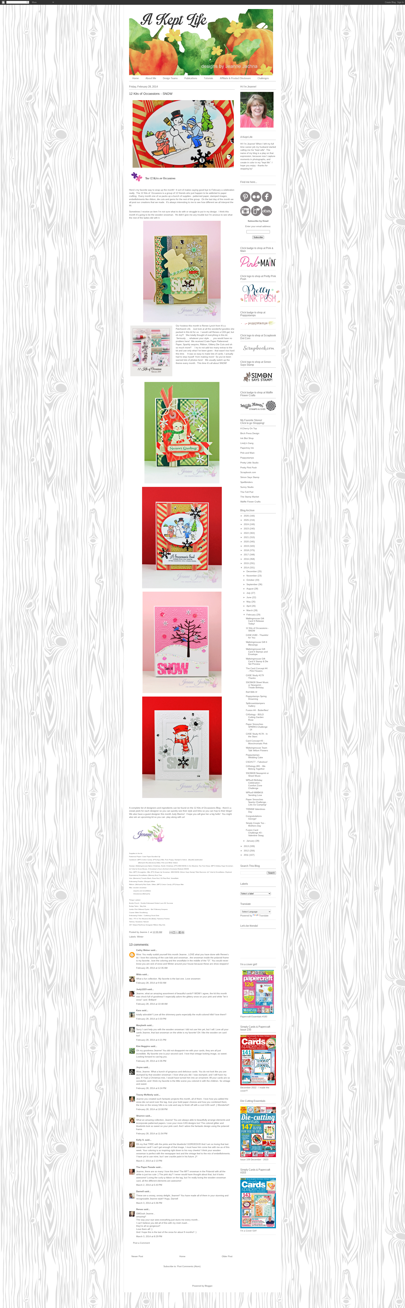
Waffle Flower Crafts (250, 501)
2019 (246, 546)
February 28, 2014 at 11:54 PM (151, 1133)
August (250, 588)
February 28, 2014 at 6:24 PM (151, 1088)
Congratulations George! (254, 817)
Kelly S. (140, 1140)
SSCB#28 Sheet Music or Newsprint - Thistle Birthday (257, 685)
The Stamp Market (249, 496)
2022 (246, 533)
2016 (246, 559)
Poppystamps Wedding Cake (254, 756)
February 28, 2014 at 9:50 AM (151, 983)
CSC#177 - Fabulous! (257, 762)
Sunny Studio (247, 487)
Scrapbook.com (248, 472)
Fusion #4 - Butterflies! (257, 710)
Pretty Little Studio (249, 462)
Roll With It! (251, 692)
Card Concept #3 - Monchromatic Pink (256, 742)
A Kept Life (156, 19)
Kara (138, 1010)
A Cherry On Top (248, 428)
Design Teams (170, 78)
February (251, 614)
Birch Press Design (249, 433)
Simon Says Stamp (249, 477)
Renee (139, 1209)
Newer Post (137, 1256)
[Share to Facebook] (179, 932)
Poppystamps (247, 457)
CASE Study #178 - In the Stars (257, 735)
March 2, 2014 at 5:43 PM (149, 1185)
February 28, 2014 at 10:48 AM (152, 1004)
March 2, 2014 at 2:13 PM (149, 1160)
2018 (246, 550)
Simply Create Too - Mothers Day (256, 824)
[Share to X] (176, 932)
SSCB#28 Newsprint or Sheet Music (257, 774)
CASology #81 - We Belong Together (255, 767)
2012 (246, 850)
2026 (246, 515)
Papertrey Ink (247, 448)
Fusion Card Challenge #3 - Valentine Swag (255, 833)
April (249, 606)
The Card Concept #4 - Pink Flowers (257, 669)
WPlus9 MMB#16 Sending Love (254, 793)
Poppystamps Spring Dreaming (256, 697)
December (252, 571)
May (248, 601)
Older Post (227, 1256)
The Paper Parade (145, 1167)
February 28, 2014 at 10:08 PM (152, 1109)
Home (135, 78)
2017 (246, 554)
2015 (246, 563)
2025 (246, 520)
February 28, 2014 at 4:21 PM (151, 1040)
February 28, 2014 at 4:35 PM (151, 1061)
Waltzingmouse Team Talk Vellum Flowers (257, 749)
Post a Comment (141, 1243)
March (249, 610)
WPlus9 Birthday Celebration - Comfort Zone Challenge (254, 784)
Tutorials (208, 78)
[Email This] (170, 932)
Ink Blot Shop (247, 438)
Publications (190, 78)
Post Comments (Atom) (189, 1266)
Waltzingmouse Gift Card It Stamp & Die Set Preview (257, 661)
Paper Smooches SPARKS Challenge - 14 (257, 727)
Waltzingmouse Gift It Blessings (256, 643)
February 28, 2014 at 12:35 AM (152, 968)
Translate (263, 915)
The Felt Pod (246, 492)
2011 (246, 855)
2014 (246, 567)
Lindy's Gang (246, 443)
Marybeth (141, 1025)
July (248, 593)
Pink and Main (247, 453)
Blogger (208, 1286)
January (250, 841)
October (250, 580)
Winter (140, 936)
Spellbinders (246, 482)
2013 (246, 846)
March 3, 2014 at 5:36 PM (149, 1203)
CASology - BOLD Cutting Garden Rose (255, 717)
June (249, 597)
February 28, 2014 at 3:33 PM (151, 1018)
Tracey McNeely (144, 1094)
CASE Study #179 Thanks (255, 676)
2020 (246, 541)
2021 (246, 537)
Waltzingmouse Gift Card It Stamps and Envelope (257, 652)
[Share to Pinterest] (182, 932)
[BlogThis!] (173, 932)
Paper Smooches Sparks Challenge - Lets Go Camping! (256, 802)
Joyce (139, 1067)
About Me (151, 78)
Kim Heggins (143, 1046)
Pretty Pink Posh (248, 467)
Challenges (263, 78)
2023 (246, 528)
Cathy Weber (143, 950)
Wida (139, 974)
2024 (246, 524)
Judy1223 (141, 989)
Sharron (140, 1115)
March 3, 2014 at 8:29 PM (149, 1236)
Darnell (140, 1191)
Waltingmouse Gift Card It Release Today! (255, 621)
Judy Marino (178, 814)
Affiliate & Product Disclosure (235, 78)
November (252, 575)
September (252, 584)
